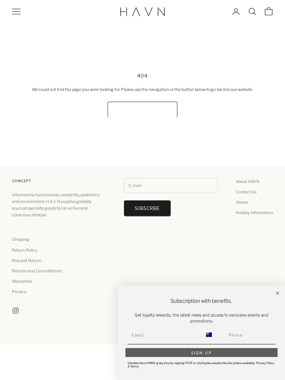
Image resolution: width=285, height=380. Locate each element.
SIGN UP (201, 352)
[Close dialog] (277, 293)
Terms (134, 366)
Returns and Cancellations (37, 270)
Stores (242, 202)
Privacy (19, 291)
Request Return (27, 260)
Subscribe (147, 208)
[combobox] (213, 335)
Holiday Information (254, 212)
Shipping (20, 239)
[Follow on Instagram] (15, 310)
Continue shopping (142, 109)
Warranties (22, 281)
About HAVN (247, 181)
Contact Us (246, 191)
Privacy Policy (265, 363)
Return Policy (24, 250)
